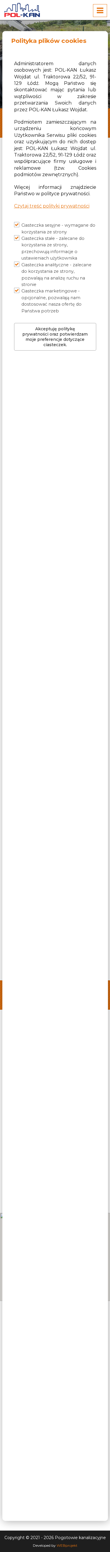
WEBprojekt (67, 1545)
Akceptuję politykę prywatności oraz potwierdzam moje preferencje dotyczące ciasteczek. (55, 336)
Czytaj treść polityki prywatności (51, 206)
